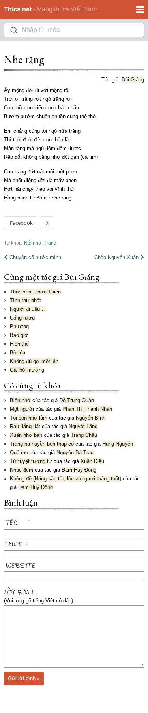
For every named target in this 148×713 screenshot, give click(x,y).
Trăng (50, 242)
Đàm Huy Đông (79, 470)
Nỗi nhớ (32, 242)
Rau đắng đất (25, 426)
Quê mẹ (19, 452)
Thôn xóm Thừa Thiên (35, 292)
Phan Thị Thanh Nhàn (87, 409)
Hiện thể (19, 344)
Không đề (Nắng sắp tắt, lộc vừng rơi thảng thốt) (65, 479)
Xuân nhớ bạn (26, 435)
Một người (22, 409)
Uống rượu (22, 318)
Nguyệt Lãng (83, 426)
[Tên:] (74, 523)
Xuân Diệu (92, 461)
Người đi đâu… (27, 309)
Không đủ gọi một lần (34, 361)
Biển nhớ (20, 400)
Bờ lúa (17, 353)
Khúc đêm (21, 470)
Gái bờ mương (27, 370)
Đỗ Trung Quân (76, 400)
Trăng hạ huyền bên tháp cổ (42, 444)
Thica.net (18, 9)
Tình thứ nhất (25, 300)
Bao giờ (19, 335)
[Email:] (74, 542)
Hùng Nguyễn (117, 444)
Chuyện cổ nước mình (35, 257)
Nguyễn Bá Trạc (75, 452)
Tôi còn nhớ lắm (28, 418)
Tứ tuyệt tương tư (31, 461)
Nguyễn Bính (90, 418)
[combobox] (74, 30)
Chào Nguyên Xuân (116, 257)
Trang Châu (84, 435)
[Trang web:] (74, 563)
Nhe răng (24, 59)
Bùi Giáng (133, 80)
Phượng (19, 326)
